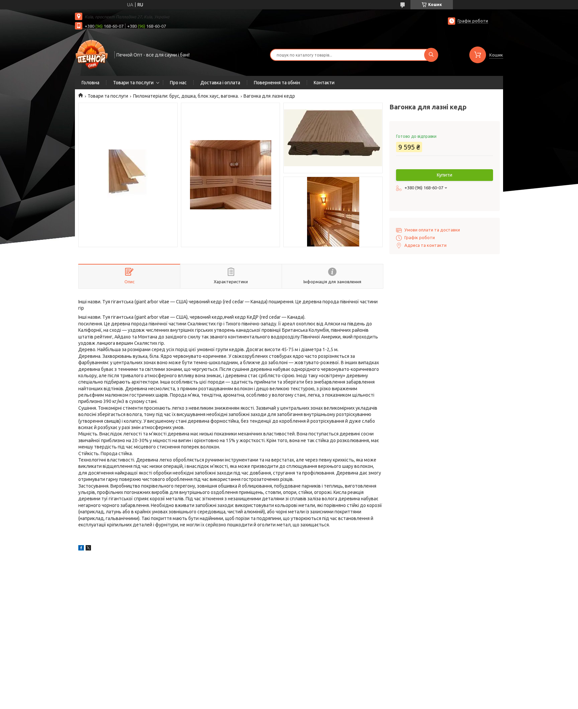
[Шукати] (431, 55)
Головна (90, 82)
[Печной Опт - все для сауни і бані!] (91, 54)
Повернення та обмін (277, 82)
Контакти (324, 82)
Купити (444, 175)
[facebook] (81, 548)
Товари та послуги (133, 82)
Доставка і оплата (220, 82)
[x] (88, 548)
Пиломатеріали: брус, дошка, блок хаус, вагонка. (186, 96)
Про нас (178, 82)
